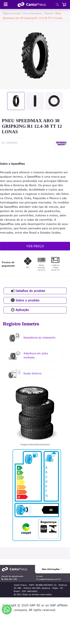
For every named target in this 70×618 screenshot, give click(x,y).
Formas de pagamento (8, 264)
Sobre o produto (27, 300)
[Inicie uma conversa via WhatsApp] (7, 609)
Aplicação (22, 309)
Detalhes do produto (30, 290)
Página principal (12, 13)
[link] (32, 4)
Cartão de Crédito (55, 267)
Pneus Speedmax (32, 13)
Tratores (48, 13)
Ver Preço (35, 246)
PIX (27, 267)
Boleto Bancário (41, 267)
